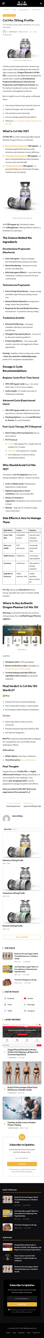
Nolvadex (12, 451)
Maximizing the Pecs (13, 806)
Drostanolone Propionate (16, 146)
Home (8, 1332)
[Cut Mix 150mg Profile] (22, 48)
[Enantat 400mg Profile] (22, 911)
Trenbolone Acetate (14, 166)
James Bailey (13, 32)
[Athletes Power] (22, 3)
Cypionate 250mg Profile (32, 806)
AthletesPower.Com (30, 1328)
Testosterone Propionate (16, 156)
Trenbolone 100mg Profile (14, 893)
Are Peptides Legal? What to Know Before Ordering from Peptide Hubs (26, 969)
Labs (14, 1332)
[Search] (41, 3)
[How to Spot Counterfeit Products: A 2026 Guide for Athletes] (7, 1258)
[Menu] (3, 3)
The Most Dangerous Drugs (25, 980)
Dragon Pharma (9, 15)
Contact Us (36, 1332)
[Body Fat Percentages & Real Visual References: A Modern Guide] (7, 956)
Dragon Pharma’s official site (17, 669)
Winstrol (32, 760)
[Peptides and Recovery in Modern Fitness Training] (22, 1108)
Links (28, 1332)
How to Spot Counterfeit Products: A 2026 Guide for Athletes (25, 1258)
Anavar (24, 760)
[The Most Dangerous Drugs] (7, 982)
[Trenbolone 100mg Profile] (22, 878)
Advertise (21, 1332)
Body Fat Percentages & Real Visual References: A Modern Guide (26, 956)
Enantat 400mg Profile (12, 926)
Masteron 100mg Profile (13, 860)
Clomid (11, 444)
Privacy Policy (21, 1171)
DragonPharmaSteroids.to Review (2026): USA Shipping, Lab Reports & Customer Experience (23, 1052)
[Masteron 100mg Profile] (22, 846)
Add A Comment (22, 937)
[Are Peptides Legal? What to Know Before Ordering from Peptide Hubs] (7, 969)
